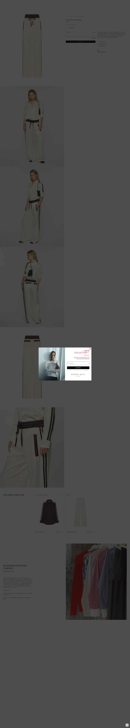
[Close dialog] (90, 348)
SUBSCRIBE (78, 367)
